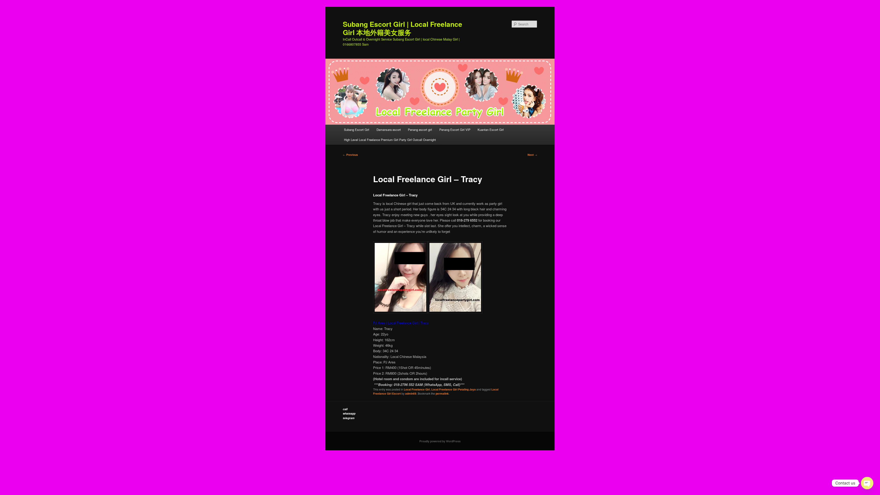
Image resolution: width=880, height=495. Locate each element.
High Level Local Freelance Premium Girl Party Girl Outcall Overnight (390, 140)
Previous (350, 155)
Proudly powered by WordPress (440, 441)
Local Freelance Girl (417, 389)
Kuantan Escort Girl (491, 129)
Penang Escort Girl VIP (454, 129)
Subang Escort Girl (356, 129)
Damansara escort (389, 129)
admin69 (410, 393)
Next (532, 155)
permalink (442, 393)
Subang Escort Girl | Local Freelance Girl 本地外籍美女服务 (402, 28)
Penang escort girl (420, 129)
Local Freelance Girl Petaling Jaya (453, 389)
